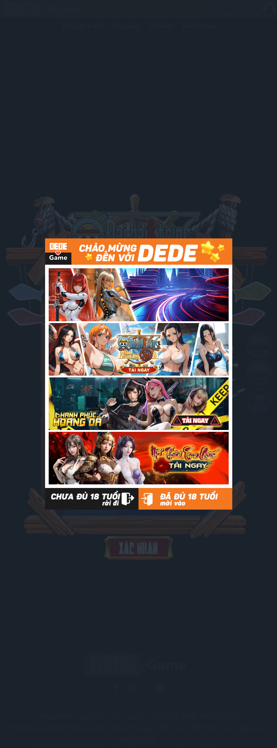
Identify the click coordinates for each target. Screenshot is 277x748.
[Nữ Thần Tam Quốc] (139, 458)
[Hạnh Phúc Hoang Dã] (139, 403)
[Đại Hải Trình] (139, 349)
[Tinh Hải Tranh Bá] (139, 294)
